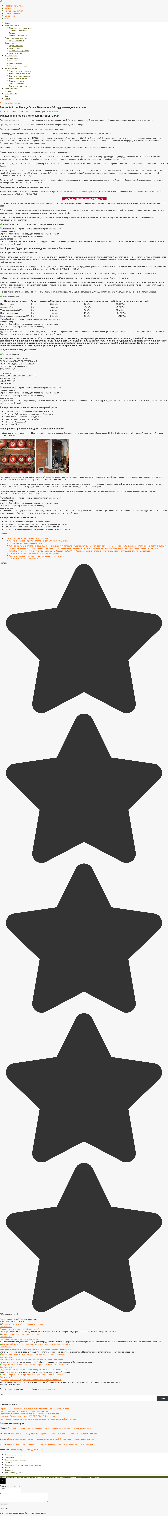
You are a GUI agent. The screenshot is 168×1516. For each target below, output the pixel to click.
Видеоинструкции (16, 45)
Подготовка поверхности (19, 50)
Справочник (9, 1457)
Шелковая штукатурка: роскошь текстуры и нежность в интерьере (29, 1413)
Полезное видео (15, 48)
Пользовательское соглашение (17, 1460)
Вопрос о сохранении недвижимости (26, 1449)
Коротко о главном (16, 40)
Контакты (8, 1462)
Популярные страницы (14, 1455)
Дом (6, 18)
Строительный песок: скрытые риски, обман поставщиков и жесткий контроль (35, 1408)
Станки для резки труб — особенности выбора (21, 1329)
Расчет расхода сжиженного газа (25, 543)
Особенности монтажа (18, 30)
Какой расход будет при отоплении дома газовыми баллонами (39, 540)
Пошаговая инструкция (18, 35)
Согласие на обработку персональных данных (23, 1465)
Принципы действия (14, 10)
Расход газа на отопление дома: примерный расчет (34, 553)
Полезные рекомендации (19, 66)
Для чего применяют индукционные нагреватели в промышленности (30, 1379)
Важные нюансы (11, 88)
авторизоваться (47, 1389)
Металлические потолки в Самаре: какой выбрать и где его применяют (32, 1359)
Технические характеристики (16, 38)
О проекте (9, 1470)
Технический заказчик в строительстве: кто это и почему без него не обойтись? (36, 1349)
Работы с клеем (11, 55)
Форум (7, 98)
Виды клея (13, 58)
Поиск (2, 1394)
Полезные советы (12, 25)
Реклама (8, 1467)
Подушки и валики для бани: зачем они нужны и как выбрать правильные (33, 1369)
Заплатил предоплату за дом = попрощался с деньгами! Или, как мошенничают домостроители (51, 1427)
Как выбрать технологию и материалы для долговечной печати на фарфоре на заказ (38, 1418)
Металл (8, 91)
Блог (6, 96)
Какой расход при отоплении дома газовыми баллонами (36, 555)
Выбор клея (14, 61)
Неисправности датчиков (19, 78)
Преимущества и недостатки (20, 28)
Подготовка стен (15, 53)
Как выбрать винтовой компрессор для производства (24, 1411)
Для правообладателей (14, 1472)
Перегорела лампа (16, 81)
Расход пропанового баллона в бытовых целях (27, 538)
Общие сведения (12, 13)
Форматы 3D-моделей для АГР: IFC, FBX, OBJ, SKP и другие (27, 1416)
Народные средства (13, 5)
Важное (12, 33)
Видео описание (15, 63)
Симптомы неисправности (19, 76)
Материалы (10, 8)
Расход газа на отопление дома (25, 558)
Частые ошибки (11, 68)
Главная (8, 23)
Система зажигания (16, 83)
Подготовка (9, 43)
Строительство (11, 93)
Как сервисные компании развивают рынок (19, 1339)
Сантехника (10, 15)
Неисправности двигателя (19, 73)
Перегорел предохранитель (20, 71)
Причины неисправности (18, 86)
